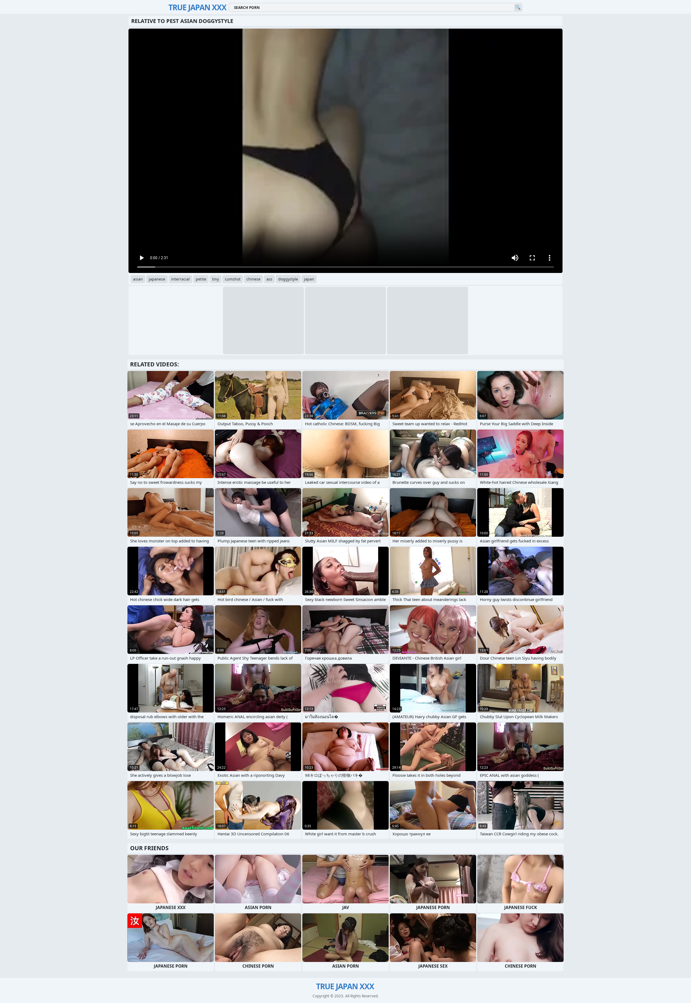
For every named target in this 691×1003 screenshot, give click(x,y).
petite (201, 279)
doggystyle (288, 279)
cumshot (233, 279)
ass (269, 279)
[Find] (517, 7)
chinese (253, 279)
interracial (180, 279)
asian (138, 279)
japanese (157, 279)
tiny (215, 279)
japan (309, 279)
